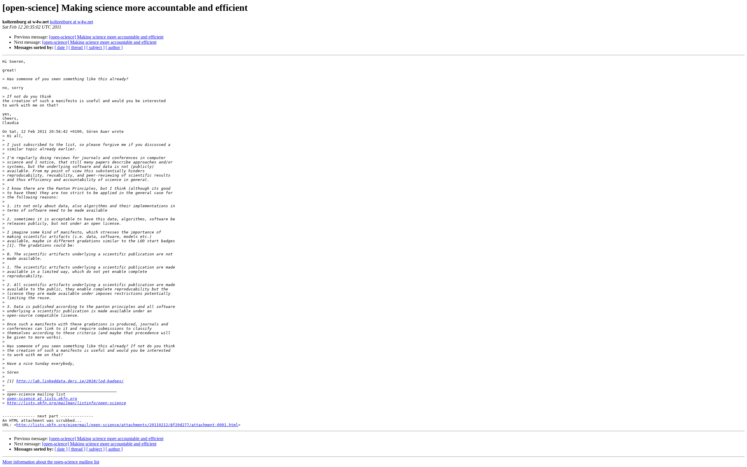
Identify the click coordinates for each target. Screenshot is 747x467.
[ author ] (114, 47)
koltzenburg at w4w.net (71, 21)
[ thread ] (77, 47)
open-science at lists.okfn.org (42, 398)
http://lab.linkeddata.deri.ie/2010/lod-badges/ (70, 381)
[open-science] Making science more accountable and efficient (106, 36)
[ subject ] (95, 47)
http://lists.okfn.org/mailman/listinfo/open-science (66, 403)
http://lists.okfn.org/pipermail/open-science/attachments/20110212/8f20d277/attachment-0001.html (127, 425)
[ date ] (61, 47)
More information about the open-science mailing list (50, 461)
